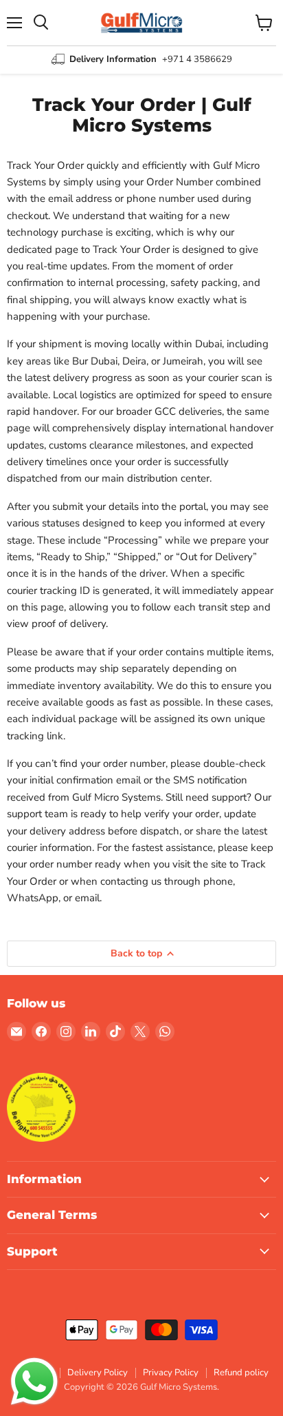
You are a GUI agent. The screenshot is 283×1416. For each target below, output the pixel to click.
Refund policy (241, 1372)
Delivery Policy (97, 1372)
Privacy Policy (171, 1372)
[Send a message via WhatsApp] (34, 1381)
